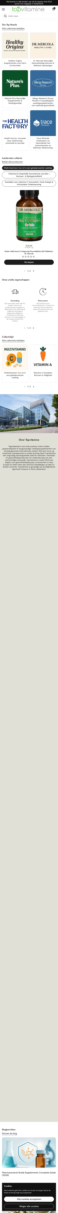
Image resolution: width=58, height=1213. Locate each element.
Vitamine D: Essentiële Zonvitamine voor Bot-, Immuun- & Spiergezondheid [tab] (29, 175)
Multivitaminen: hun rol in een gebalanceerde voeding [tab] (28, 168)
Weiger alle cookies (29, 1206)
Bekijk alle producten (12, 161)
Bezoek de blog (9, 1133)
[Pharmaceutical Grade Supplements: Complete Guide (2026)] (29, 1152)
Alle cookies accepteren (29, 1199)
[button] (53, 9)
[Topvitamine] (28, 9)
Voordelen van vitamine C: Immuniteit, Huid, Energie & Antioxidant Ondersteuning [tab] (29, 183)
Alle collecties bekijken (13, 28)
